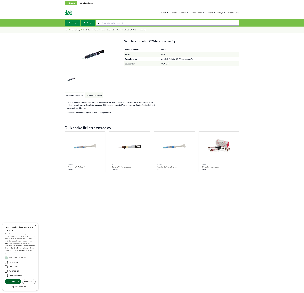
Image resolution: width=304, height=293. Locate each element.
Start (66, 30)
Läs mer (14, 253)
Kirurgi (220, 13)
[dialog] (20, 257)
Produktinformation (74, 95)
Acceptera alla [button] (13, 282)
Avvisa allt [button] (29, 282)
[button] (20, 286)
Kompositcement (107, 30)
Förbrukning (75, 30)
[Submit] (99, 22)
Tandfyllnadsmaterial (90, 30)
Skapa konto (88, 3)
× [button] (35, 226)
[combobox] (168, 23)
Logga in (72, 3)
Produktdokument (94, 95)
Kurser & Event (233, 13)
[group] (92, 54)
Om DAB (162, 13)
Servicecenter (196, 13)
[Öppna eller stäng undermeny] (168, 12)
